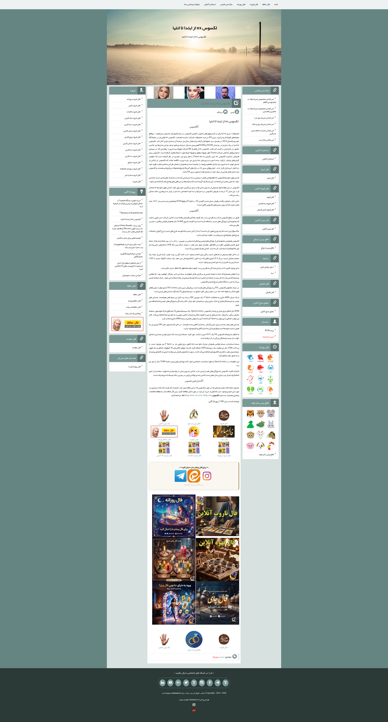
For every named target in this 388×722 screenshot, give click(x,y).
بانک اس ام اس (226, 4)
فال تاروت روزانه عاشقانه (130, 169)
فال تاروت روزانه (134, 99)
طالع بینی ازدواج (267, 248)
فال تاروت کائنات (134, 111)
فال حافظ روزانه (134, 300)
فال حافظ (266, 4)
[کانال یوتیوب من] (170, 682)
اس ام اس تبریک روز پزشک (263, 124)
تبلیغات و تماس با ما (192, 4)
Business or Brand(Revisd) (132, 213)
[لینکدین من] (162, 682)
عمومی (222, 657)
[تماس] (194, 682)
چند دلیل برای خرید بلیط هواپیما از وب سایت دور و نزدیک (128, 245)
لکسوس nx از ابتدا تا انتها (195, 27)
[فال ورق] (174, 603)
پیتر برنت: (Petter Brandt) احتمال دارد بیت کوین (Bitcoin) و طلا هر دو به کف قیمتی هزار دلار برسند (127, 228)
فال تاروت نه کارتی (133, 150)
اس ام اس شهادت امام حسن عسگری (263, 132)
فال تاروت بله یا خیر (133, 175)
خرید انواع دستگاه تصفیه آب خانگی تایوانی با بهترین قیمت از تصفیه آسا (128, 203)
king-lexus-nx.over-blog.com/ (196, 395)
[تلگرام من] (218, 682)
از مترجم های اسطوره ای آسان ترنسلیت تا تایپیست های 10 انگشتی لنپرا (129, 266)
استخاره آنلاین (210, 4)
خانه (276, 4)
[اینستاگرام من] (202, 682)
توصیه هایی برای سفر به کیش (129, 238)
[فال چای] (217, 603)
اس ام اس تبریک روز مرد (264, 118)
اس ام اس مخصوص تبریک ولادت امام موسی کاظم (262, 100)
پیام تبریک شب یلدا (133, 313)
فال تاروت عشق (134, 162)
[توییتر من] (186, 682)
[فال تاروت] (217, 517)
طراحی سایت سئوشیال (131, 275)
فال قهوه (270, 197)
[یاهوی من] (225, 682)
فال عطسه (136, 347)
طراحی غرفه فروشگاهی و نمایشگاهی (131, 255)
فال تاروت (254, 4)
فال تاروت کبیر (134, 105)
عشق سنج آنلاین (267, 311)
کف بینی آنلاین (268, 229)
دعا (272, 273)
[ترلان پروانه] (194, 93)
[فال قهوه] (217, 560)
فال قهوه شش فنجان (265, 209)
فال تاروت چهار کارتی (132, 130)
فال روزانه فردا (134, 366)
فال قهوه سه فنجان (266, 203)
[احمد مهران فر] (225, 93)
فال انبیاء (270, 178)
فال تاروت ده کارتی (133, 156)
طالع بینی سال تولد (266, 454)
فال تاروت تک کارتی (133, 118)
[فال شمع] (174, 560)
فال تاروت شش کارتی (132, 143)
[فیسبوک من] (210, 682)
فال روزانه (241, 4)
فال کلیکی (270, 292)
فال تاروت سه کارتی (132, 124)
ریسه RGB (269, 330)
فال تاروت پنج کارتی (132, 137)
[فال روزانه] (174, 517)
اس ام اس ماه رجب (266, 140)
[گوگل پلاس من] (178, 682)
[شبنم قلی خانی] (163, 93)
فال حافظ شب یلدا (133, 307)
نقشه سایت (183, 699)
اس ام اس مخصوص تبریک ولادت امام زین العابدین (262, 109)
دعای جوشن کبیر (267, 267)
